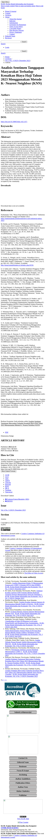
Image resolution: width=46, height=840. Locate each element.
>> (6, 680)
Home (7, 57)
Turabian (8, 490)
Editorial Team (10, 36)
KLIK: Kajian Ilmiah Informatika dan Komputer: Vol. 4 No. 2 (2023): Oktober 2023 (24, 597)
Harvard (8, 484)
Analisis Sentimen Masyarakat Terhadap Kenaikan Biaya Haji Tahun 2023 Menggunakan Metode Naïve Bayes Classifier (24, 672)
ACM (7, 475)
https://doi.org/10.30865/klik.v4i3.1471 (14, 122)
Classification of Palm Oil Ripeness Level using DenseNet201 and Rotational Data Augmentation (22, 622)
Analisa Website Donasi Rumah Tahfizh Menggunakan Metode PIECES (23, 642)
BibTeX (10, 501)
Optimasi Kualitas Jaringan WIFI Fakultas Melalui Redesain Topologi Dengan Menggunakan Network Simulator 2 (23, 592)
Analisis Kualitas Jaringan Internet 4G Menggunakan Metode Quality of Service (25, 603)
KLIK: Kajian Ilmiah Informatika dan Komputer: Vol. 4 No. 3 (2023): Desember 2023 (24, 588)
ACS (7, 477)
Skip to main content (8, 6)
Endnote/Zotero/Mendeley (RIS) (18, 499)
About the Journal (15, 19)
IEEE (7, 486)
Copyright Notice (15, 28)
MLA (7, 488)
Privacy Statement (15, 32)
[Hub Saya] (23, 708)
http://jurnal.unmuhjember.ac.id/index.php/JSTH (17, 265)
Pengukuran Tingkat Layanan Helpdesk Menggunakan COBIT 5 (21, 650)
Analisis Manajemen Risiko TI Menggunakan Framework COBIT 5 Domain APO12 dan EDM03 (24, 584)
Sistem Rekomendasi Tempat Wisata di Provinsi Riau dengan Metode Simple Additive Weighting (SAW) (23, 631)
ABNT (7, 481)
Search (24, 42)
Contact (12, 34)
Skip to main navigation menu (25, 6)
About (7, 17)
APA (7, 479)
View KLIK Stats (23, 819)
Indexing (12, 21)
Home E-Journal (10, 11)
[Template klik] (23, 733)
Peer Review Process (16, 30)
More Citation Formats (9, 471)
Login (7, 47)
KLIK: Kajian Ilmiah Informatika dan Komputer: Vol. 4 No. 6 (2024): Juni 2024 (24, 625)
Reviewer (8, 38)
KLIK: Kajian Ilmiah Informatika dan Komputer (17, 4)
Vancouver (8, 492)
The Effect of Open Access (33, 573)
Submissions (13, 23)
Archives (8, 15)
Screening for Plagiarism (17, 25)
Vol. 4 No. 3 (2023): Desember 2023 (17, 60)
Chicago (8, 482)
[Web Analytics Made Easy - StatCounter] (23, 817)
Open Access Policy (16, 26)
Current (7, 13)
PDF (6, 432)
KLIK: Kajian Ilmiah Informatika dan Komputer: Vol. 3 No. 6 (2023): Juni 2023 (24, 606)
